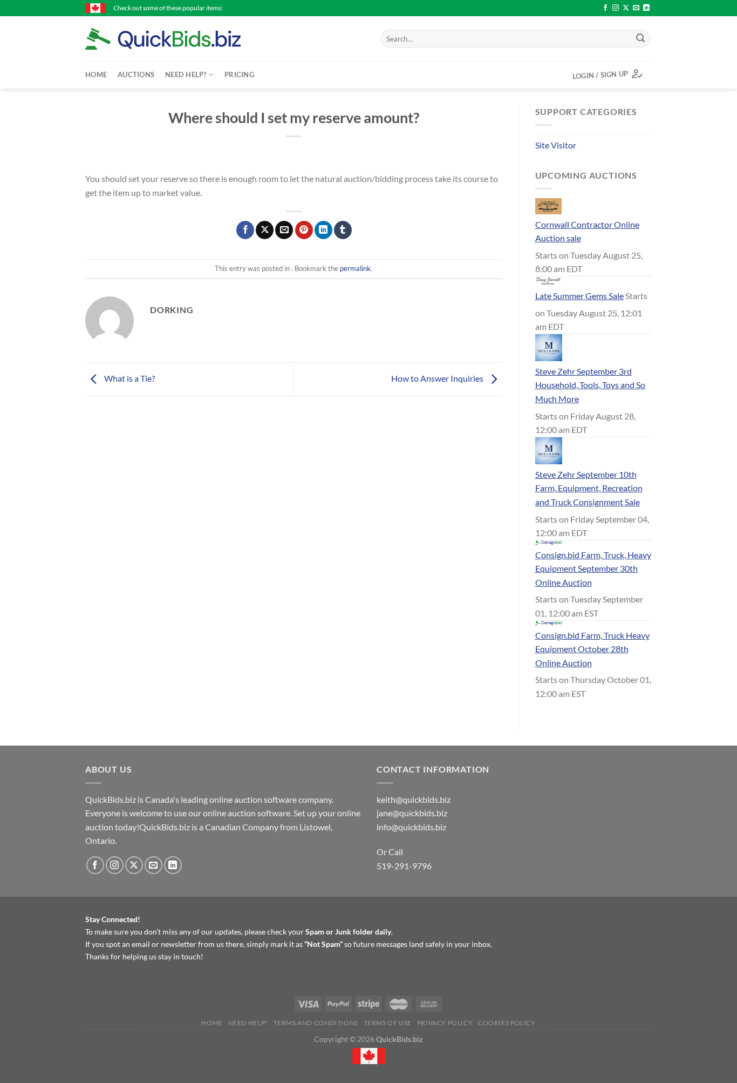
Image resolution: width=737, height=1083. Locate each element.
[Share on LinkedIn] (323, 230)
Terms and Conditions (316, 1023)
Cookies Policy (507, 1023)
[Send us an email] (636, 8)
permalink (355, 268)
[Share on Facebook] (245, 230)
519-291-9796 (404, 866)
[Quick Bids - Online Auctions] (179, 39)
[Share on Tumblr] (343, 230)
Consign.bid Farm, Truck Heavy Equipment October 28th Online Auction (592, 649)
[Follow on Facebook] (605, 8)
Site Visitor (555, 145)
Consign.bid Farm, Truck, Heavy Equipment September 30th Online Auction (593, 568)
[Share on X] (265, 230)
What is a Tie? (129, 378)
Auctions (136, 74)
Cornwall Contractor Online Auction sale (587, 231)
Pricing (239, 74)
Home (96, 74)
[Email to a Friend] (284, 230)
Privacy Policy (445, 1023)
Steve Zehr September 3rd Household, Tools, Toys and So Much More (590, 385)
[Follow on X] (626, 8)
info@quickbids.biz (411, 827)
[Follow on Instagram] (615, 8)
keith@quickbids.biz (414, 799)
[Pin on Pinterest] (304, 230)
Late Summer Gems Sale (579, 295)
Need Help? (186, 74)
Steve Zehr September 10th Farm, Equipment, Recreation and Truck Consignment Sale (589, 488)
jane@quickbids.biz (412, 813)
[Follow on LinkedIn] (646, 8)
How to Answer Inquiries (438, 378)
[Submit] (640, 39)
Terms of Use (388, 1023)
